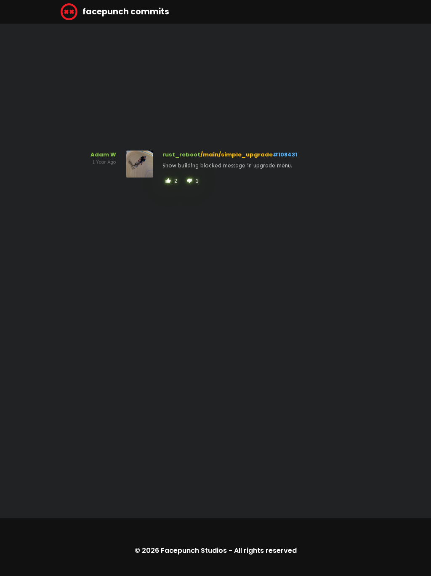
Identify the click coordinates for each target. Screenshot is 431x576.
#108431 (285, 155)
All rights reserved (265, 550)
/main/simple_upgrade (236, 155)
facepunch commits (125, 11)
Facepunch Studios (194, 550)
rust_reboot (181, 155)
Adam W (103, 155)
